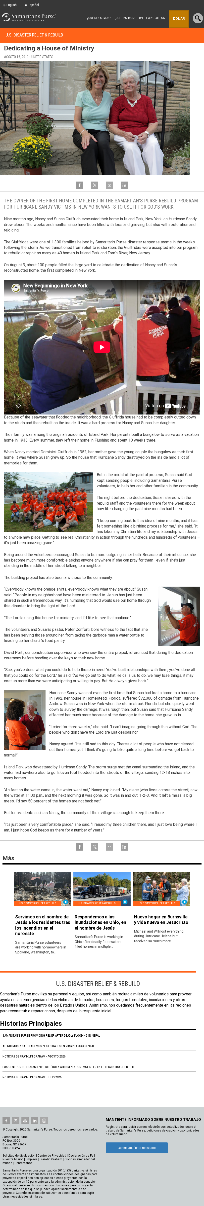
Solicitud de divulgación (18, 1155)
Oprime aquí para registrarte (137, 1148)
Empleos (32, 1159)
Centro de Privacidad (52, 1155)
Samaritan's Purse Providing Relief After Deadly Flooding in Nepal (51, 1035)
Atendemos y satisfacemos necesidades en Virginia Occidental (48, 1046)
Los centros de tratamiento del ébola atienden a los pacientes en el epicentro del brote (68, 1067)
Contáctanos (23, 1163)
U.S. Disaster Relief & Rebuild (34, 35)
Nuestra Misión (12, 1159)
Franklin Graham (51, 1159)
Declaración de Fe (80, 1155)
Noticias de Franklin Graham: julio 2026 (31, 1077)
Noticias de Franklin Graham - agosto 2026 (33, 1056)
